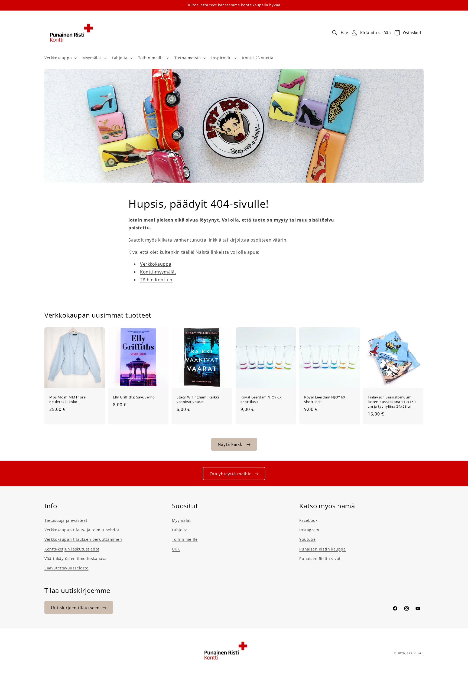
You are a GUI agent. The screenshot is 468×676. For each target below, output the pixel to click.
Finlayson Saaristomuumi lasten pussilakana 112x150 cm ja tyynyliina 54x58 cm (392, 402)
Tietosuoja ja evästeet (65, 520)
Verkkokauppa (155, 264)
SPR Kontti (415, 653)
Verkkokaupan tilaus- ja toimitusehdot (81, 529)
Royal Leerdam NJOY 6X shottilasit (261, 399)
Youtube (307, 539)
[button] (60, 58)
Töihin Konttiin (156, 280)
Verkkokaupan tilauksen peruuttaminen (83, 539)
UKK (176, 549)
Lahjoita (180, 529)
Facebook (308, 520)
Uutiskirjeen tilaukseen (75, 607)
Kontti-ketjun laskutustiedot (71, 549)
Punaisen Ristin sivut (320, 558)
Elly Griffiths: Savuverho (134, 397)
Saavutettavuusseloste (66, 568)
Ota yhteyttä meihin (231, 473)
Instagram (309, 529)
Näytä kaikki (231, 444)
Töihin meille (185, 539)
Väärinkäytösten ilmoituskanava (75, 558)
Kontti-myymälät (158, 272)
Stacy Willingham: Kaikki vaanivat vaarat (198, 399)
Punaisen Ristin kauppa (322, 549)
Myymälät (181, 520)
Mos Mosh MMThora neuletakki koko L (67, 399)
